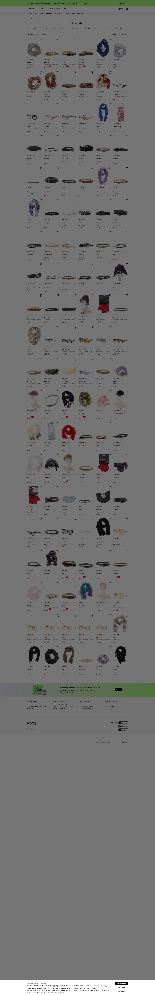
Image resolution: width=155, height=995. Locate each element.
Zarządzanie (121, 991)
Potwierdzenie (121, 983)
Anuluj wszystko (121, 987)
